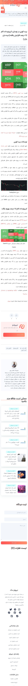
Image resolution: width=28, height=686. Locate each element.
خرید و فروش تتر (14, 641)
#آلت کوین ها (23, 348)
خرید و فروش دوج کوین (14, 645)
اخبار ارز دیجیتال (14, 409)
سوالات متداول (14, 666)
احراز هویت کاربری (14, 662)
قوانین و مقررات (14, 679)
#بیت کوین (23, 350)
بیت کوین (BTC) (18, 93)
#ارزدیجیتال (15, 348)
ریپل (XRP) (16, 251)
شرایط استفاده (14, 682)
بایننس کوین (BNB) (19, 224)
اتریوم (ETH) (23, 220)
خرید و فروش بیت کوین (14, 634)
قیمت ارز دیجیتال (20, 334)
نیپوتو (9, 301)
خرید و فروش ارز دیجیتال (14, 630)
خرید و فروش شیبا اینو (14, 649)
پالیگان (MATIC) (5, 224)
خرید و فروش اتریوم (14, 637)
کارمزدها (14, 669)
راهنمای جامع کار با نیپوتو (14, 658)
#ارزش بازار (8, 348)
